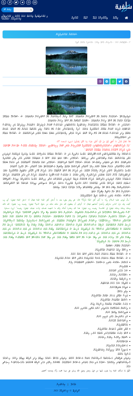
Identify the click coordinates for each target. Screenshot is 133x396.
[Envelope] (34, 2)
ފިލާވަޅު (115, 18)
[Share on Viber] (100, 81)
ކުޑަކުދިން (74, 18)
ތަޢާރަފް (73, 384)
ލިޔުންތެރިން (61, 384)
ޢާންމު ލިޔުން (99, 42)
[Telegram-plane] (22, 2)
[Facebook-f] (10, 2)
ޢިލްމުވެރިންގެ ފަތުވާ (100, 18)
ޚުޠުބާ (86, 18)
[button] (126, 81)
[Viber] (28, 2)
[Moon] (3, 2)
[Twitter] (16, 2)
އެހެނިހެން (109, 42)
